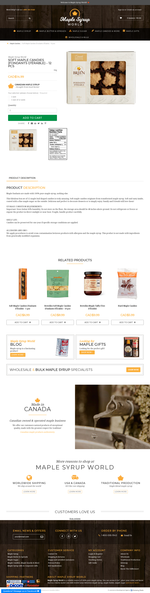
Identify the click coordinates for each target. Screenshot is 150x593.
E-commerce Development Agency (119, 590)
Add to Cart (21, 322)
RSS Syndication (55, 566)
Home (7, 43)
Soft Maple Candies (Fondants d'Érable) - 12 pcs (38, 43)
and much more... (133, 583)
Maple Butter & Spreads (52, 31)
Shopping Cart (94, 557)
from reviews (75, 519)
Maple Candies (15, 43)
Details (22, 284)
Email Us (128, 535)
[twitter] (75, 536)
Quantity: (12, 105)
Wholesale (125, 557)
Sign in (121, 10)
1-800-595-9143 (28, 10)
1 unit (13, 97)
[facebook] (62, 536)
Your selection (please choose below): (27, 93)
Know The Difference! (130, 569)
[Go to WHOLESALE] (133, 369)
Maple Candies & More (107, 31)
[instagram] (68, 536)
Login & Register (95, 554)
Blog (122, 566)
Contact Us (52, 554)
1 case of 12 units (18, 100)
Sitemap (124, 563)
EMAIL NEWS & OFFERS (29, 530)
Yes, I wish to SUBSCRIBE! (42, 536)
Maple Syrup (24, 31)
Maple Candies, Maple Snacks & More (23, 563)
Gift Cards (92, 563)
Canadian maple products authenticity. (37, 432)
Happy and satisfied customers (61, 560)
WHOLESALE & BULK (79, 37)
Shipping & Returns (56, 557)
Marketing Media (137, 590)
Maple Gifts (132, 31)
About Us (124, 554)
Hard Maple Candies (127, 306)
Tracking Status (95, 560)
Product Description (22, 178)
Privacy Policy (54, 563)
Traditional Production (130, 560)
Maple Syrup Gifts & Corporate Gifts (23, 566)
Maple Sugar (80, 31)
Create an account (134, 10)
